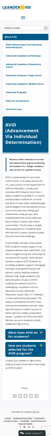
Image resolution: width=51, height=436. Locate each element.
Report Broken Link (38, 421)
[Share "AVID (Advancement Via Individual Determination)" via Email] (31, 396)
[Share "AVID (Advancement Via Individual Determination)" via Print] (36, 396)
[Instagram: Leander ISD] (24, 427)
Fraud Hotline (39, 418)
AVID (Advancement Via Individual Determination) (24, 46)
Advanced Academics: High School (23, 75)
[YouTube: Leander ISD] (29, 427)
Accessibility (24, 421)
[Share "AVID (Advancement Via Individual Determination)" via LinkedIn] (25, 396)
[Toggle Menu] (23, 17)
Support (8, 418)
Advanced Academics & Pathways (23, 55)
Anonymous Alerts (11, 421)
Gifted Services (14, 109)
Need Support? (33, 433)
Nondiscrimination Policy (22, 418)
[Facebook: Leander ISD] (20, 427)
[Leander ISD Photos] (33, 427)
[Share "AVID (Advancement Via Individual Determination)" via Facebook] (14, 396)
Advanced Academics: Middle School (25, 84)
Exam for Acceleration (17, 100)
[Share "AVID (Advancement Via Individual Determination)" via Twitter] (20, 396)
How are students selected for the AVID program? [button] (22, 349)
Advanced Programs (16, 92)
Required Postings (25, 424)
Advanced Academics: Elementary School (23, 65)
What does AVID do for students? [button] (23, 334)
